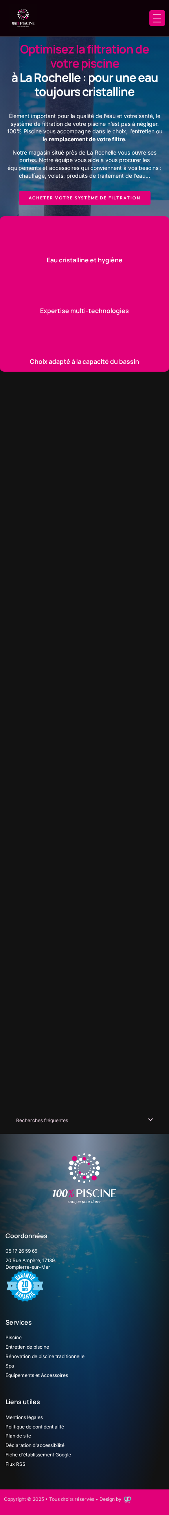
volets (55, 175)
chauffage (32, 175)
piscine (97, 123)
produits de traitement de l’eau (105, 175)
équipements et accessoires (43, 167)
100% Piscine (24, 131)
